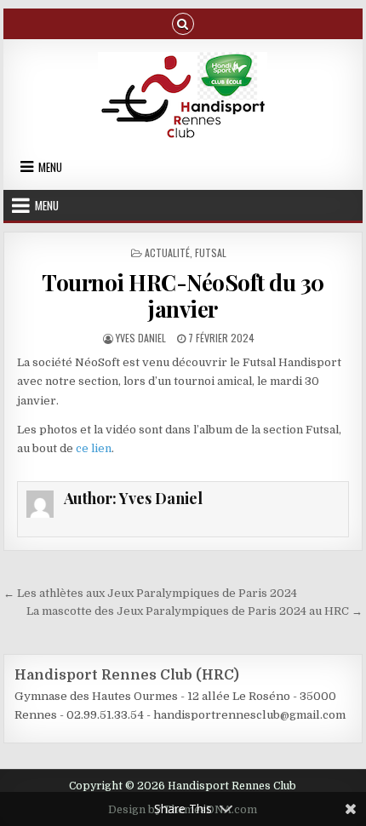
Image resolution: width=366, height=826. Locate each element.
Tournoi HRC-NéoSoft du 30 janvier (183, 295)
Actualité (167, 252)
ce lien (94, 448)
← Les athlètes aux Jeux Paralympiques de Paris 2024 (150, 593)
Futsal (210, 252)
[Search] (183, 23)
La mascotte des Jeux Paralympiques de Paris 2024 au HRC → (194, 611)
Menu (50, 166)
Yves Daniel (141, 337)
